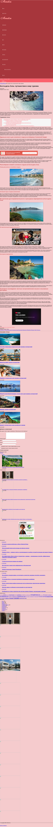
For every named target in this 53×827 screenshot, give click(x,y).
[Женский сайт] (5, 2)
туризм (11, 598)
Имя (1, 440)
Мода (3, 44)
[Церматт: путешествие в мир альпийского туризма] (10, 423)
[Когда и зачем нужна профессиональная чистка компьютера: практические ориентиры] (7, 498)
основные (50, 594)
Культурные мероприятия (11, 124)
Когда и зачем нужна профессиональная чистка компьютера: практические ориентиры (18, 499)
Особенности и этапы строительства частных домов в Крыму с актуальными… (17, 519)
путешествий (42, 596)
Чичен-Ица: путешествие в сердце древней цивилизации (13, 467)
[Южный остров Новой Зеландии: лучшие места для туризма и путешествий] (10, 391)
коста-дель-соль (3, 327)
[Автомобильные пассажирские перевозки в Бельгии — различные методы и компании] (10, 740)
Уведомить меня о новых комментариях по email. (10, 446)
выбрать (19, 594)
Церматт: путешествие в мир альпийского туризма (12, 425)
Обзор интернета (7, 69)
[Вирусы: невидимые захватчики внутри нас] (10, 810)
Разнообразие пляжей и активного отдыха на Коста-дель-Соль (16, 120)
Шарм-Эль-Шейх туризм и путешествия (10, 362)
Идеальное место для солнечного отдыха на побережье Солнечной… (17, 119)
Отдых (3, 54)
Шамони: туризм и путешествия (8, 409)
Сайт (1, 444)
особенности (4, 596)
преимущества (21, 596)
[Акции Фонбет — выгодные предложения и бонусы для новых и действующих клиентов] (10, 798)
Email (1, 442)
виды (4, 594)
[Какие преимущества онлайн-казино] (10, 693)
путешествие (8, 327)
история (23, 594)
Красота (4, 34)
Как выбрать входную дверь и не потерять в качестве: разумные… (15, 479)
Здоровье (4, 605)
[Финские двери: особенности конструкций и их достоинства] (7, 508)
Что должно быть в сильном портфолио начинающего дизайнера (14, 489)
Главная (1, 83)
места (38, 595)
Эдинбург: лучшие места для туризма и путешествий (13, 378)
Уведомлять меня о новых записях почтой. (9, 448)
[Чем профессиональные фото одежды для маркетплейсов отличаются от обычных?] (10, 763)
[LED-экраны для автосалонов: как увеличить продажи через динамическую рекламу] (10, 821)
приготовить (28, 596)
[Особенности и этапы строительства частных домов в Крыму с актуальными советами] (7, 518)
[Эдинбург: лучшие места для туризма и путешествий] (10, 376)
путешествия (49, 596)
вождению (11, 594)
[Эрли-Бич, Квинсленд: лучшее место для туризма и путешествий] (10, 344)
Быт (3, 39)
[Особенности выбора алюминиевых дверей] (10, 728)
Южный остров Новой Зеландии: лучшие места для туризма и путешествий (19, 393)
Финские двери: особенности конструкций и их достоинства (13, 509)
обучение (45, 594)
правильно (14, 596)
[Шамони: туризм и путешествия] (10, 407)
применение (32, 596)
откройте (10, 596)
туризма (13, 327)
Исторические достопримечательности (13, 123)
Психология (5, 59)
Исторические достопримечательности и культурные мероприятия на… (18, 122)
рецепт (3, 598)
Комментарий (3, 438)
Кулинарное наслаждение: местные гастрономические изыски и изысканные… (19, 125)
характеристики (22, 598)
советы (7, 598)
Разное (3, 64)
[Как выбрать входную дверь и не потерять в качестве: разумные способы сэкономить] (7, 478)
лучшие (33, 595)
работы (1, 598)
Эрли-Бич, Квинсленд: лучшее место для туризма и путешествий (16, 346)
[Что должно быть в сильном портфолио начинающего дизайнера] (7, 488)
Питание (4, 49)
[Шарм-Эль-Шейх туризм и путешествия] (10, 360)
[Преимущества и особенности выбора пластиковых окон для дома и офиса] (10, 717)
